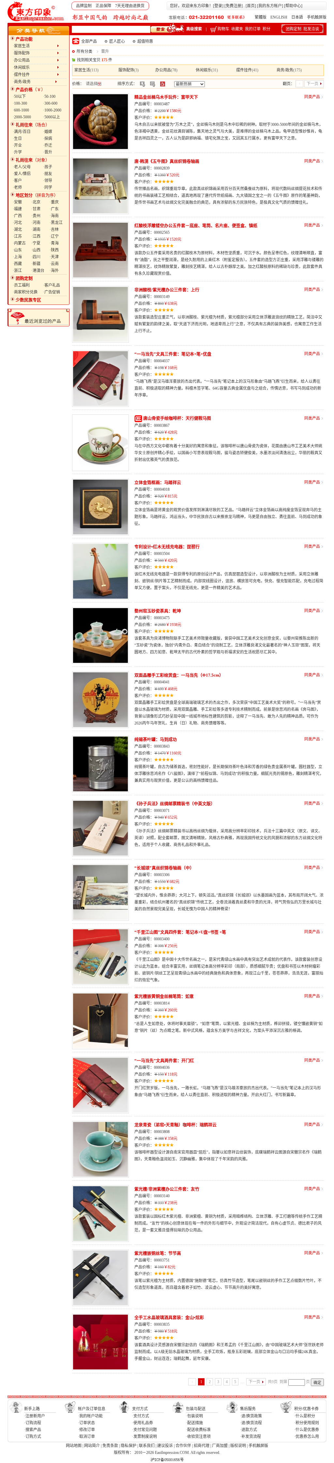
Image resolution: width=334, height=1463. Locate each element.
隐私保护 (128, 1445)
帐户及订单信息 (91, 1409)
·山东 (17, 250)
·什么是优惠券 (306, 1429)
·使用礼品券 (142, 1423)
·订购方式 (32, 1436)
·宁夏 (35, 243)
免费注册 (233, 6)
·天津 (54, 257)
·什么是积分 (304, 1416)
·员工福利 (21, 285)
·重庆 (54, 202)
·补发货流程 (250, 1436)
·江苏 (17, 236)
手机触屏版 (316, 17)
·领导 (47, 180)
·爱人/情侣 (22, 174)
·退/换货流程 (251, 1423)
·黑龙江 (56, 222)
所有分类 (84, 51)
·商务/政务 (34, 82)
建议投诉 (165, 1445)
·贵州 (35, 216)
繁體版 (260, 17)
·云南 (54, 263)
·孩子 (47, 167)
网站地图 (74, 1445)
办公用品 (163, 70)
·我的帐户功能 (90, 1416)
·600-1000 (21, 110)
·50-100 (49, 96)
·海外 (54, 270)
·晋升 (47, 152)
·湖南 (35, 229)
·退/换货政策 (251, 1416)
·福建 (17, 209)
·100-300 (20, 103)
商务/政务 (285, 70)
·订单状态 (86, 1423)
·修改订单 (86, 1429)
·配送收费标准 (198, 1429)
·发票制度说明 (144, 1436)
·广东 (54, 209)
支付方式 (140, 1409)
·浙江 (17, 270)
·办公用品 (35, 60)
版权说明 (238, 1445)
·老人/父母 (22, 167)
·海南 (54, 216)
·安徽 (17, 202)
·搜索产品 (32, 1429)
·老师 (17, 187)
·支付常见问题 (144, 1429)
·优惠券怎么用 (306, 1436)
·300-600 (50, 103)
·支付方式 (140, 1416)
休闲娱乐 (203, 70)
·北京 (35, 202)
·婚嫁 (47, 131)
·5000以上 (51, 117)
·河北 (17, 222)
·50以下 (19, 96)
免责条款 (110, 1445)
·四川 (35, 257)
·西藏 (17, 263)
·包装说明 (194, 1416)
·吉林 (54, 229)
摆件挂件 (244, 70)
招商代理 (201, 1445)
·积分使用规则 (306, 1423)
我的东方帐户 (270, 6)
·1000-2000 (52, 110)
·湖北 (17, 229)
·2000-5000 (22, 117)
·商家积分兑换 (25, 292)
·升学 (17, 152)
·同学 (47, 187)
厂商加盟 (220, 1445)
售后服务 (248, 1409)
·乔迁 (47, 145)
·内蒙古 (19, 243)
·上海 (17, 257)
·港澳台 (37, 270)
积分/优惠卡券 (306, 1409)
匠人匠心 (117, 41)
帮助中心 (293, 6)
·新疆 (35, 263)
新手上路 (32, 1409)
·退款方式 (248, 1429)
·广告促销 (51, 292)
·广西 (17, 216)
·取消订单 (86, 1436)
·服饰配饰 (35, 53)
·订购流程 (32, 1423)
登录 (218, 6)
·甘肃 (35, 209)
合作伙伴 (183, 1445)
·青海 (54, 243)
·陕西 (54, 250)
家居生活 (82, 70)
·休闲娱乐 (35, 67)
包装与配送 (195, 1409)
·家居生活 (35, 46)
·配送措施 (194, 1423)
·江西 (35, 236)
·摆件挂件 (35, 74)
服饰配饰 (126, 70)
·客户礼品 (51, 285)
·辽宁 (54, 236)
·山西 (35, 250)
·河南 (35, 222)
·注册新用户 (34, 1416)
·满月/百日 (22, 131)
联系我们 (147, 1445)
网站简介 (92, 1445)
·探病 (47, 138)
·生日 (17, 138)
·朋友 (47, 174)
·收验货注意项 (198, 1436)
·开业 (17, 145)
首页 (251, 6)
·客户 (17, 180)
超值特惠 (145, 41)
